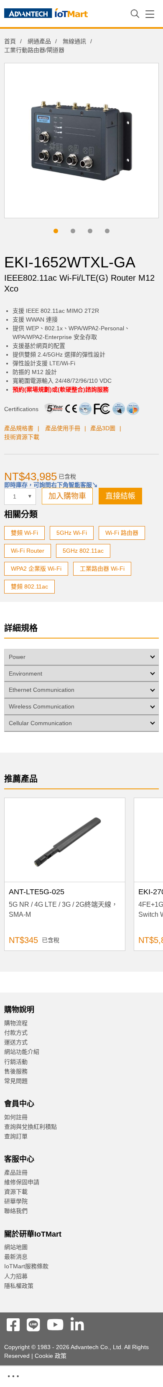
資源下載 (16, 1191)
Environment (25, 673)
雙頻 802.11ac (29, 586)
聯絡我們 (16, 1210)
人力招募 (16, 1276)
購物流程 (16, 1023)
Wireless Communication (41, 706)
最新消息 (16, 1256)
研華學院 (16, 1201)
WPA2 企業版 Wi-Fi (36, 568)
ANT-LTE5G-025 (36, 892)
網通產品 (39, 41)
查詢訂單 (16, 1136)
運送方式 (16, 1042)
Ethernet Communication (41, 689)
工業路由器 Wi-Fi (102, 568)
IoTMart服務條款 (26, 1266)
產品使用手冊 (62, 428)
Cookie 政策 (50, 1355)
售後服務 (16, 1071)
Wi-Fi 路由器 (121, 532)
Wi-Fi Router (27, 550)
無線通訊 (74, 41)
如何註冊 (16, 1117)
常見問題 (16, 1081)
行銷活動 (16, 1061)
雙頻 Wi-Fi (24, 532)
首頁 (10, 41)
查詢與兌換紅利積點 (30, 1126)
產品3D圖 (102, 428)
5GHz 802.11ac (83, 550)
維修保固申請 (21, 1182)
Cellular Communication (40, 723)
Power (17, 657)
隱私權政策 (18, 1285)
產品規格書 (18, 428)
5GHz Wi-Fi (71, 532)
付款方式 (16, 1032)
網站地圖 (16, 1247)
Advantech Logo (46, 14)
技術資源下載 (21, 437)
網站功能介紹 (21, 1051)
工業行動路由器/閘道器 (34, 50)
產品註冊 (16, 1172)
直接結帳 (120, 496)
